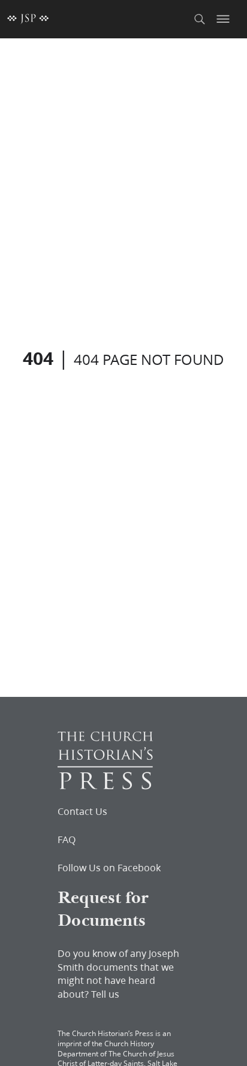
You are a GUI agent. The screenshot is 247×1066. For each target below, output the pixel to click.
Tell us (105, 994)
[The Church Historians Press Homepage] (105, 786)
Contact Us (82, 811)
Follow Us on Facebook (109, 867)
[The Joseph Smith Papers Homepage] (28, 19)
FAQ (67, 839)
